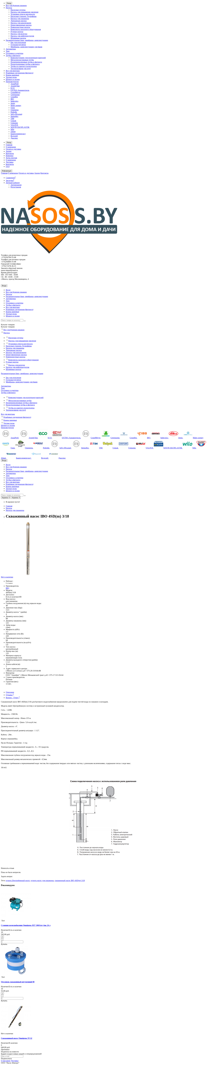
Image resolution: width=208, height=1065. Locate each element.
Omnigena (15, 110)
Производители (12, 82)
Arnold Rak (15, 86)
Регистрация (16, 187)
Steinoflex (14, 116)
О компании (11, 147)
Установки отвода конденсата (23, 14)
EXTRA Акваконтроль (20, 90)
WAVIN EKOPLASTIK (20, 127)
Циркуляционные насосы (21, 25)
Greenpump (15, 95)
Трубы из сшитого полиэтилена (24, 66)
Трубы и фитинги (13, 55)
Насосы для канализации (21, 23)
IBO (12, 99)
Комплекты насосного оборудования (26, 29)
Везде (8, 290)
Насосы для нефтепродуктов (22, 36)
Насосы (9, 8)
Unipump (14, 123)
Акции (8, 151)
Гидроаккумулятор (18, 45)
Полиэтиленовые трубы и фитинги (25, 64)
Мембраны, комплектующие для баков (26, 47)
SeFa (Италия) (16, 114)
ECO (13, 88)
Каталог (8, 327)
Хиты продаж (11, 158)
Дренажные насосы (19, 21)
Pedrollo (14, 112)
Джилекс (14, 138)
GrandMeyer (15, 92)
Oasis (13, 108)
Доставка (9, 162)
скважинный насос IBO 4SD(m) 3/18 (70, 880)
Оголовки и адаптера (14, 53)
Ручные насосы (17, 32)
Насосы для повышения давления (24, 12)
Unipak (13, 121)
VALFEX (14, 125)
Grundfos (14, 97)
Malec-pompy (16, 105)
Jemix (13, 103)
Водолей (14, 136)
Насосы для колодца (19, 34)
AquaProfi (15, 84)
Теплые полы (11, 77)
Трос (8, 51)
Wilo (12, 129)
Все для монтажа (13, 71)
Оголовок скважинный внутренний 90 (17, 982)
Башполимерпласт (18, 134)
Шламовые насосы (18, 38)
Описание (10, 692)
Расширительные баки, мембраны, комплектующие (27, 40)
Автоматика (11, 49)
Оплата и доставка (13, 149)
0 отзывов (9, 583)
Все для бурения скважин (16, 5)
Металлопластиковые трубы (22, 60)
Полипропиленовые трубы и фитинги (26, 62)
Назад (9, 3)
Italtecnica (14, 101)
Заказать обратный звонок (12, 268)
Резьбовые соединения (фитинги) (19, 73)
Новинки (9, 156)
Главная (9, 145)
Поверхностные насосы (20, 27)
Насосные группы (18, 10)
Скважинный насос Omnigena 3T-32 (16, 1038)
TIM (12, 119)
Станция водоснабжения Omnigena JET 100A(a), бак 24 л (25, 925)
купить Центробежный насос (18, 880)
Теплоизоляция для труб (21, 69)
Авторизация (16, 185)
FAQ (8, 166)
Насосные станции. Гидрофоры (23, 16)
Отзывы (10, 695)
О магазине (5, 1061)
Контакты (10, 153)
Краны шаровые (12, 75)
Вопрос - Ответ (13, 698)
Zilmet (13, 132)
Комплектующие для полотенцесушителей (28, 58)
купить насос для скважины (42, 880)
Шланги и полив (13, 79)
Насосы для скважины (20, 19)
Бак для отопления (18, 42)
